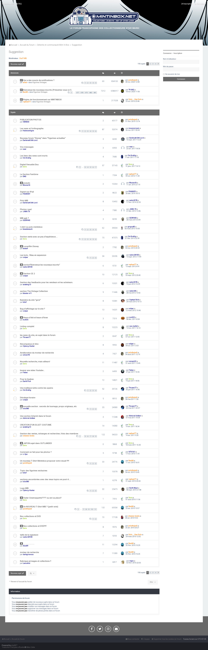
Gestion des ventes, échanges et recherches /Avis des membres (49, 433)
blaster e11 (27, 293)
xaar (24, 149)
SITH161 (132, 452)
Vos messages (27, 147)
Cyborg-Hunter (29, 346)
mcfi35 (25, 320)
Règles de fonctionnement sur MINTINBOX (42, 99)
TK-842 (131, 90)
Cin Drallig (27, 158)
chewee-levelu (28, 436)
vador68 (132, 291)
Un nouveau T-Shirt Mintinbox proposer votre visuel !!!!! (44, 461)
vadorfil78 (133, 200)
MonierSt (26, 185)
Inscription (178, 53)
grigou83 (131, 227)
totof (25, 302)
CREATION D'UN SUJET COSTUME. (36, 425)
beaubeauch (27, 229)
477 (77, 93)
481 (95, 93)
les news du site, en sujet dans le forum (37, 335)
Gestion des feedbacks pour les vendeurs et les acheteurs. (46, 282)
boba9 (25, 248)
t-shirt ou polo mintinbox (31, 227)
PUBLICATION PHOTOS (30, 119)
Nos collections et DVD (30, 516)
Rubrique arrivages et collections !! (35, 561)
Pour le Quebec (27, 379)
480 (90, 93)
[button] (158, 63)
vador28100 (134, 255)
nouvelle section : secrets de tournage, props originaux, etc (50, 406)
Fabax (25, 372)
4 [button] (155, 64)
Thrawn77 (27, 337)
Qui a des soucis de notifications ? (38, 80)
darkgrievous (28, 554)
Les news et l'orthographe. (32, 128)
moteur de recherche (29, 552)
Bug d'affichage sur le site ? (32, 309)
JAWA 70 (26, 211)
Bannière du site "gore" (30, 300)
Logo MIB (24, 488)
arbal (25, 82)
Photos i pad (26, 209)
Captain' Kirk (134, 300)
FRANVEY (26, 194)
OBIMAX (26, 122)
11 (95, 509)
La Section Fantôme (29, 174)
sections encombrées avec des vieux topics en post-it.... (45, 479)
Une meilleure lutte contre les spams (36, 388)
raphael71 (27, 102)
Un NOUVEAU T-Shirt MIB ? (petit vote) (40, 506)
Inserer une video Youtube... (32, 370)
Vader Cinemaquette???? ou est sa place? (42, 498)
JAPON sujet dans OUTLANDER (37, 443)
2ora (25, 167)
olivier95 (26, 355)
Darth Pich (27, 381)
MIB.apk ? (24, 218)
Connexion (167, 53)
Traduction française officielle (13, 647)
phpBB (13, 645)
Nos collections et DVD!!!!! (34, 526)
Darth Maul (133, 488)
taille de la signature (29, 535)
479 (86, 93)
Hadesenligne (28, 131)
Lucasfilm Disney (31, 246)
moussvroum (134, 128)
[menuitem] (19, 3)
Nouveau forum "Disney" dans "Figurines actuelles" (43, 138)
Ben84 (25, 92)
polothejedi (132, 80)
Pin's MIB (24, 200)
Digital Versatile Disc (29, 164)
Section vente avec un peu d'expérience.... (39, 236)
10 (92, 509)
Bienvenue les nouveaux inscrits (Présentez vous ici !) (47, 90)
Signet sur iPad (27, 192)
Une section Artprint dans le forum (35, 416)
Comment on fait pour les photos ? (36, 452)
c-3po (25, 454)
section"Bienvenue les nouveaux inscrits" (41, 265)
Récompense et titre (29, 344)
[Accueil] (104, 18)
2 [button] (150, 64)
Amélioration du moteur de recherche (37, 353)
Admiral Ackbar (29, 418)
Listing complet (27, 326)
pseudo (26, 183)
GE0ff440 (26, 220)
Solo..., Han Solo (135, 99)
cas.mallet (133, 326)
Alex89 (25, 546)
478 (82, 93)
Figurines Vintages (40, 82)
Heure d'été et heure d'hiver (35, 317)
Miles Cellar (30, 647)
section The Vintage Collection (34, 291)
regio (131, 561)
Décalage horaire (27, 397)
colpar (25, 257)
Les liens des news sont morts (34, 155)
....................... (28, 543)
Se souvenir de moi (172, 74)
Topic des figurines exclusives (33, 470)
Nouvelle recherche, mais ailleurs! (35, 361)
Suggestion (16, 52)
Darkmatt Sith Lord (30, 140)
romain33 (132, 361)
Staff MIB (23, 58)
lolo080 (26, 408)
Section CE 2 (29, 273)
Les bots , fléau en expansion (33, 255)
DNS (24, 176)
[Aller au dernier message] (138, 80)
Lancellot (26, 563)
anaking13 (27, 284)
